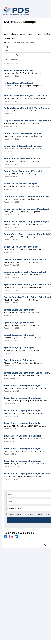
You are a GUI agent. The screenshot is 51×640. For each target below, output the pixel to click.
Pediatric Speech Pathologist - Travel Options (26, 95)
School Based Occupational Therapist (23, 133)
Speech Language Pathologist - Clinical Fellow (27, 373)
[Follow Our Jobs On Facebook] (5, 537)
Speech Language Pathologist (19, 310)
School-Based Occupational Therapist (23, 171)
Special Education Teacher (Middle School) (25, 259)
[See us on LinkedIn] (16, 537)
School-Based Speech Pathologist (21, 247)
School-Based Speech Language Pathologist (26, 196)
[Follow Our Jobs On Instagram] (11, 537)
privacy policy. (43, 514)
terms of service (26, 514)
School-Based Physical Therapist (20, 184)
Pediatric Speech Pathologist (18, 70)
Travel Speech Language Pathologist (22, 385)
